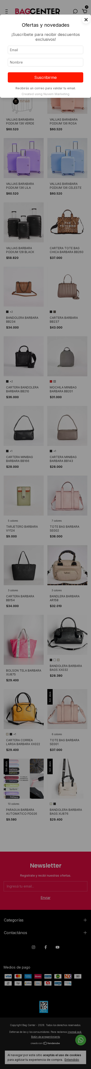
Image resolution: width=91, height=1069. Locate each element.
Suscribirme (45, 77)
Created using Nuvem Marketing (45, 94)
